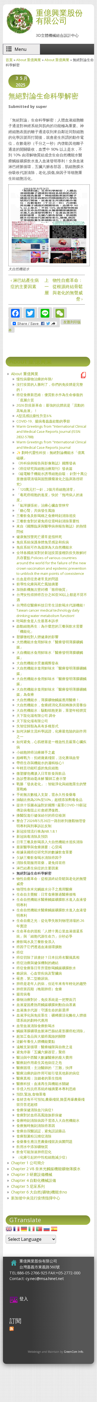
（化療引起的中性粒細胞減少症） (42, 1157)
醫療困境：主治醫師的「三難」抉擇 (44, 1067)
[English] (9, 1230)
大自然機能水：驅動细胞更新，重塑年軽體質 (51, 710)
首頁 (9, 59)
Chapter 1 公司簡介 (28, 1162)
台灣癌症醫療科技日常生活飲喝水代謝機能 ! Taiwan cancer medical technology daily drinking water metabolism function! (50, 610)
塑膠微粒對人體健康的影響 (37, 636)
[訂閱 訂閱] (11, 1329)
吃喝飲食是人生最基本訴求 (37, 620)
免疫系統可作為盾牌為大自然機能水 (44, 547)
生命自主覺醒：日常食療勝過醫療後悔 (46, 894)
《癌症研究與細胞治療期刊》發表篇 (44, 468)
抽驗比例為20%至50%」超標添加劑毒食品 (49, 799)
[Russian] (46, 1230)
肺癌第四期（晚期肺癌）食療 (39, 989)
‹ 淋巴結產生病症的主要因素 (25, 283)
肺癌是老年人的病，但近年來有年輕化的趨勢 (51, 983)
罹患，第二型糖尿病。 (33, 978)
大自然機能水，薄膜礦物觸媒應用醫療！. (48, 699)
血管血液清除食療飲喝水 (35, 1025)
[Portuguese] (39, 1230)
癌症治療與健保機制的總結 (37, 962)
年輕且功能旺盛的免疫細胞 (37, 768)
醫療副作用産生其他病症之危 (39, 1062)
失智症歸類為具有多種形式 (37, 726)
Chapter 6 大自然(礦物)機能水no (39, 1192)
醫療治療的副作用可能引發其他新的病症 (47, 1073)
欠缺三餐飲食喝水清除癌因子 (39, 857)
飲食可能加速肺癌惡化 (33, 1151)
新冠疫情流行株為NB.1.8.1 (36, 831)
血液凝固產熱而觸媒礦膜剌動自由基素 (46, 1004)
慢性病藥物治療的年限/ (34, 379)
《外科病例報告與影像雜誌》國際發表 (46, 463)
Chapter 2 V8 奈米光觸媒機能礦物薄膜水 (46, 1168)
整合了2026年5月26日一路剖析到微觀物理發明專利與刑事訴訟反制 (51, 823)
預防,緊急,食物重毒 (31, 1094)
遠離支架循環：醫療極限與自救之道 (44, 1046)
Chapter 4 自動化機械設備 (33, 1180)
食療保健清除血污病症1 (34, 1109)
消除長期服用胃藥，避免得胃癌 (40, 862)
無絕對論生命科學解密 (33, 873)
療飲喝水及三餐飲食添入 (35, 941)
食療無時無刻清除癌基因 (35, 1125)
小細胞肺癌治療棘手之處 (35, 752)
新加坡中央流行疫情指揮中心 (35, 1197)
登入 (23, 1299)
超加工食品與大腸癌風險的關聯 (40, 1036)
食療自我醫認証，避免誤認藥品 (40, 1131)
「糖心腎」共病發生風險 (35, 510)
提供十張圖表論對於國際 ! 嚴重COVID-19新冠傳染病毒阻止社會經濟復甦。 (51, 808)
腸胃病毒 (23, 994)
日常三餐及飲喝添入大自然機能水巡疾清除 (49, 841)
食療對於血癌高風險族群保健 (39, 1115)
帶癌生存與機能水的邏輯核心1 (40, 762)
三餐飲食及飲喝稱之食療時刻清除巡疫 (46, 515)
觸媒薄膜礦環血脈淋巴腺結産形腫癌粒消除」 (51, 1030)
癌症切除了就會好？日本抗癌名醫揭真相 (47, 957)
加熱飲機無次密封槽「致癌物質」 (42, 589)
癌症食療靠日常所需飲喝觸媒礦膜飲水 (46, 967)
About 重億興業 (28, 59)
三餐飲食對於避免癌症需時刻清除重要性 (47, 521)
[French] (16, 1230)
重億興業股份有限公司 (59, 16)
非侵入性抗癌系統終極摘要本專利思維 (46, 1088)
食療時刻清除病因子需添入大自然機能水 (47, 1120)
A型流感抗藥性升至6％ (34, 415)
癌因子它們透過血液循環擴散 (39, 946)
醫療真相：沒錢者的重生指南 (39, 1078)
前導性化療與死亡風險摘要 (37, 584)
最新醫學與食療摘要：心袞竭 (39, 847)
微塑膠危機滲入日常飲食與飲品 (40, 773)
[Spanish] (54, 1230)
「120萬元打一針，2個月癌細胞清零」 (46, 489)
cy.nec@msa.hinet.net (45, 1278)
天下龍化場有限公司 (32, 720)
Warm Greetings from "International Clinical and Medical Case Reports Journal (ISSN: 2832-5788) (51, 431)
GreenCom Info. (74, 1352)
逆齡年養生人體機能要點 (35, 1041)
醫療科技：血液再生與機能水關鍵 (42, 1083)
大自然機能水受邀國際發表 (37, 663)
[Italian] (31, 1230)
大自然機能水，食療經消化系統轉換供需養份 (51, 704)
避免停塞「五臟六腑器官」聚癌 (40, 1052)
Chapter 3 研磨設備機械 (31, 1174)
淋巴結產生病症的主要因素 (37, 868)
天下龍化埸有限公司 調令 (36, 715)
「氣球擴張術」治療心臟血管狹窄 (42, 505)
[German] (24, 1230)
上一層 (45, 286)
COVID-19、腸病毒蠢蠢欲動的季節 (43, 421)
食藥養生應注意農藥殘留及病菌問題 (44, 1141)
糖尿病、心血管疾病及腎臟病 (39, 973)
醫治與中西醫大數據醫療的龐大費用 (44, 1057)
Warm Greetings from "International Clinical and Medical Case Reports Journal (51, 445)
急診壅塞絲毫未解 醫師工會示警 (41, 778)
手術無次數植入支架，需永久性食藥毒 (46, 794)
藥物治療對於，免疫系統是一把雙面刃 (46, 999)
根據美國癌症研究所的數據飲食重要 (44, 852)
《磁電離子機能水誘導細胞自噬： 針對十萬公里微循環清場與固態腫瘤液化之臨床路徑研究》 (51, 479)
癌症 (19, 952)
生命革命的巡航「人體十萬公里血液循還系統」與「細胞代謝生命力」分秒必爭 (49, 934)
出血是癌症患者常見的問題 (37, 578)
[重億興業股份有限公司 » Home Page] (19, 32)
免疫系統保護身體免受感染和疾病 (42, 542)
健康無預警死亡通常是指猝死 (39, 536)
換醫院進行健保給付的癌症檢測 (40, 815)
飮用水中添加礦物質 (32, 1146)
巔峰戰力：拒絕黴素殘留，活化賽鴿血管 (47, 757)
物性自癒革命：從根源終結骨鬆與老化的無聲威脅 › (68, 289)
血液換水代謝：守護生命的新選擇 (42, 1010)
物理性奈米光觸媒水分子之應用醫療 (44, 889)
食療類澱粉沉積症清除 (33, 1136)
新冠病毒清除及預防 (32, 836)
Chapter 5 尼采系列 (28, 1186)
